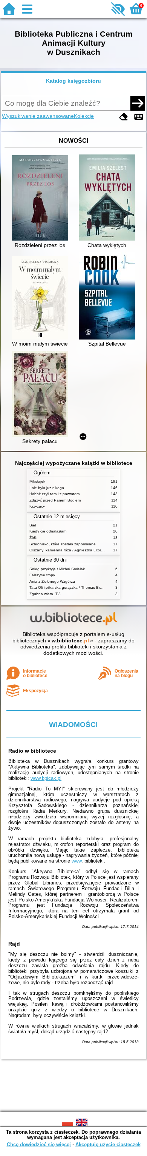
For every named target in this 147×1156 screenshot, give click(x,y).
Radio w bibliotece (32, 751)
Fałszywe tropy (42, 575)
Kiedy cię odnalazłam (47, 531)
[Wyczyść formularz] (124, 117)
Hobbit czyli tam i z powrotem (54, 494)
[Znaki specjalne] (139, 117)
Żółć (33, 538)
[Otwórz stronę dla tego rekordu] (42, 198)
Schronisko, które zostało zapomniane (62, 544)
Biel (32, 525)
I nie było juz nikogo (46, 488)
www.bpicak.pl (46, 778)
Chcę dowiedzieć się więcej (39, 1144)
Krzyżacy (37, 506)
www (76, 861)
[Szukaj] (137, 103)
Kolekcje (84, 116)
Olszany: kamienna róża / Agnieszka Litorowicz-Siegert (76, 550)
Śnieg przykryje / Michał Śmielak (57, 569)
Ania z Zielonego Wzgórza (52, 581)
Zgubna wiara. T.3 (45, 594)
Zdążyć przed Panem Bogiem (55, 500)
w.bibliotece (70, 640)
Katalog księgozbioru (73, 81)
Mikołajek (37, 481)
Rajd (14, 944)
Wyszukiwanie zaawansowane (38, 116)
